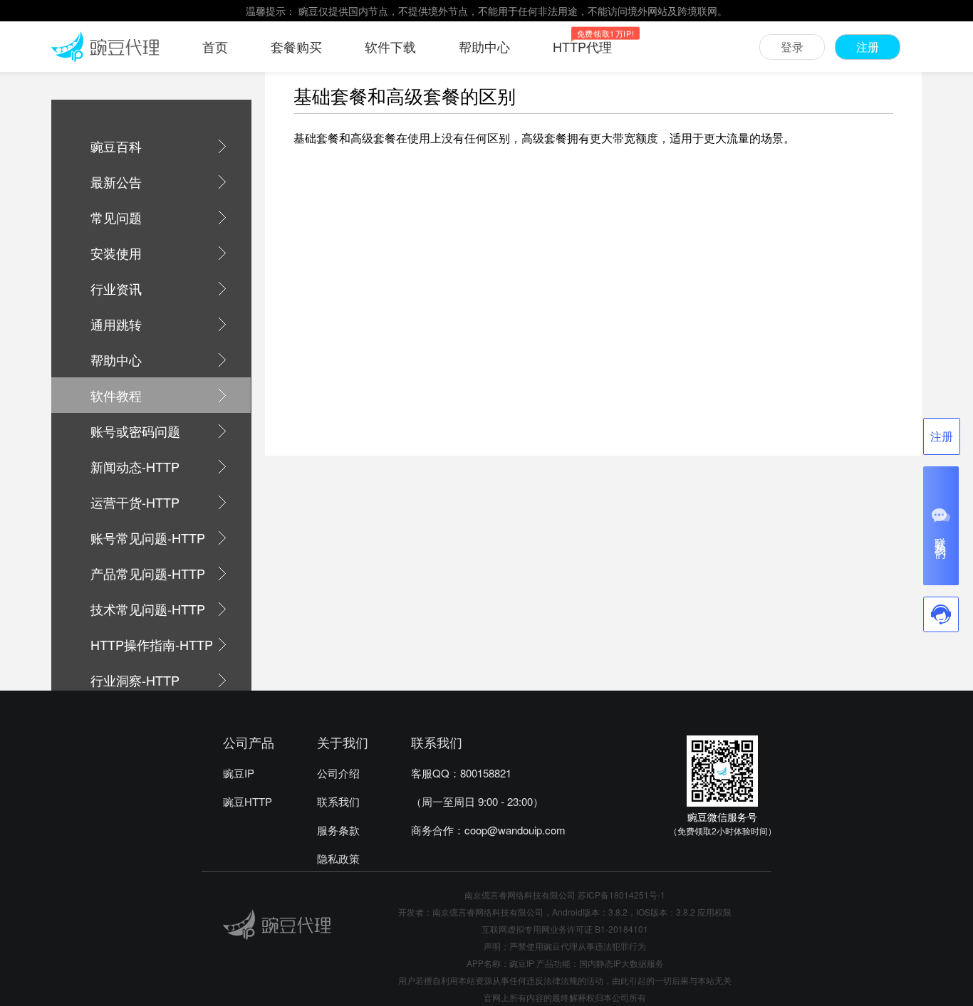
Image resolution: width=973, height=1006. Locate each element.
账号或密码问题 (135, 430)
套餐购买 (296, 46)
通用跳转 (116, 324)
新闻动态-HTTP (134, 466)
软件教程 (116, 395)
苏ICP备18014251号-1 (621, 895)
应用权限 (714, 912)
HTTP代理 (582, 46)
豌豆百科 (116, 146)
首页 (215, 46)
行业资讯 (116, 288)
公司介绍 (338, 772)
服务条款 (338, 829)
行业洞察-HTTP (134, 680)
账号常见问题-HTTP (147, 537)
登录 (792, 46)
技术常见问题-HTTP (147, 608)
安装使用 (116, 252)
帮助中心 (484, 46)
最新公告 (116, 181)
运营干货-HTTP (134, 502)
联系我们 (338, 801)
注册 (867, 46)
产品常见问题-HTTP (147, 573)
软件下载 (390, 46)
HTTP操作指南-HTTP (151, 644)
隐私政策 (338, 858)
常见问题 (116, 217)
